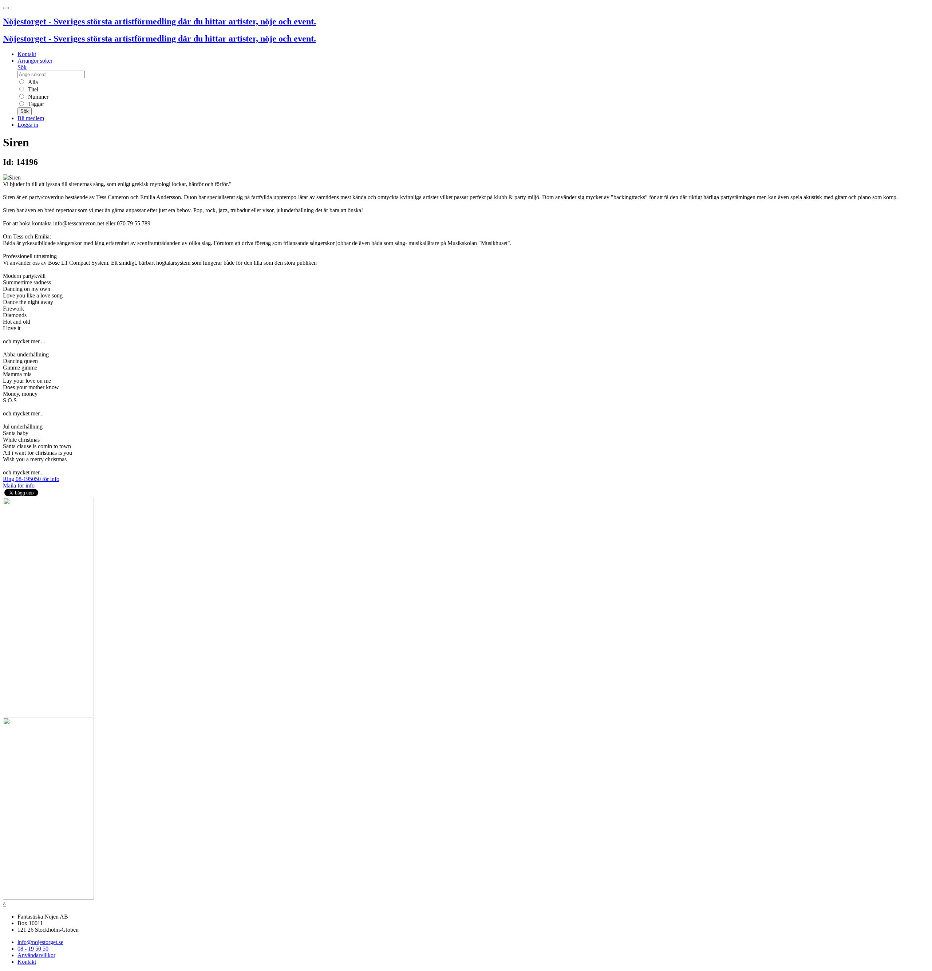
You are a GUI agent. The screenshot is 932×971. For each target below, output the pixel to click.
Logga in (27, 125)
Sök (22, 67)
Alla (32, 82)
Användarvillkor (36, 955)
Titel (32, 89)
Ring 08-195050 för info (31, 479)
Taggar (35, 104)
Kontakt (26, 54)
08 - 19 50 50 (32, 949)
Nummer (37, 97)
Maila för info (19, 485)
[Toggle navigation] (6, 8)
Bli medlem (30, 118)
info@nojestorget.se (40, 942)
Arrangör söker (34, 61)
